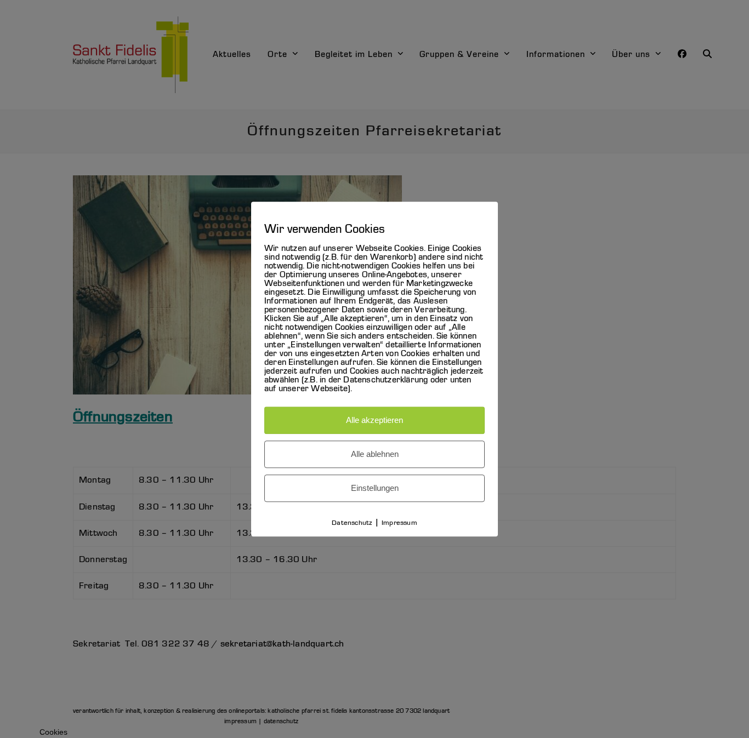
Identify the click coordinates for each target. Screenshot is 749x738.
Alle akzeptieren (374, 420)
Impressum (399, 523)
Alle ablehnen (375, 454)
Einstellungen (375, 488)
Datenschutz (352, 523)
